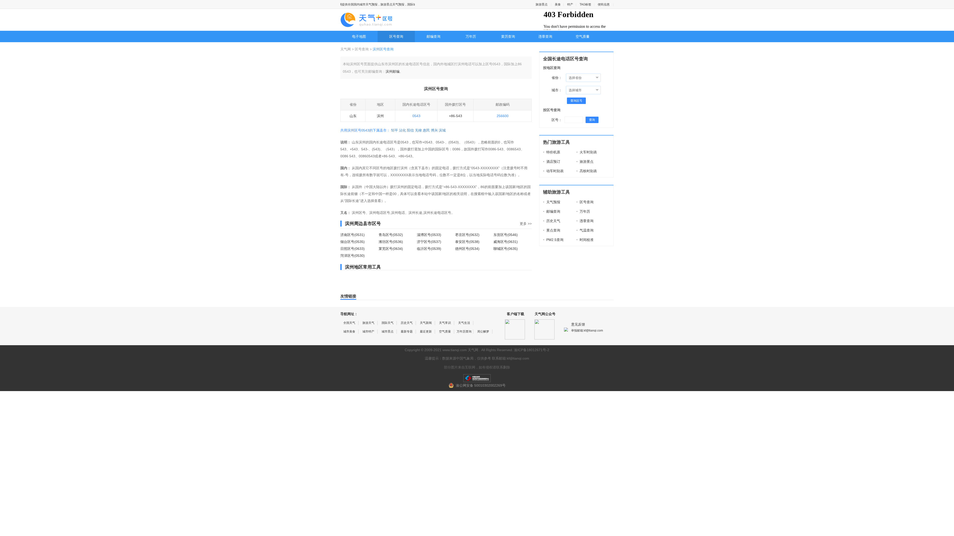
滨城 (442, 130)
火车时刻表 (586, 152)
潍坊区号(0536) (391, 242)
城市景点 (388, 331)
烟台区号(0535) (352, 242)
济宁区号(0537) (429, 242)
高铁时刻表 (586, 171)
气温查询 (585, 230)
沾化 (402, 130)
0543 (416, 116)
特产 (570, 4)
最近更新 (426, 331)
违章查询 (545, 36)
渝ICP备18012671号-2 (531, 350)
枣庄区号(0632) (467, 235)
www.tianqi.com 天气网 (460, 350)
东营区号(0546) (505, 235)
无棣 (418, 130)
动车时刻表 (553, 171)
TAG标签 (585, 4)
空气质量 (583, 36)
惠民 (426, 130)
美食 (558, 4)
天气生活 (464, 323)
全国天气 (349, 323)
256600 (503, 116)
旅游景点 (542, 4)
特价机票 (551, 152)
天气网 (346, 49)
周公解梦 (483, 331)
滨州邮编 (392, 71)
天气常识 (445, 323)
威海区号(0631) (505, 242)
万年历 (471, 36)
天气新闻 (426, 323)
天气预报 (551, 202)
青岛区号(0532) (391, 235)
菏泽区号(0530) (352, 256)
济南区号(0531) (352, 235)
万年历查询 (464, 331)
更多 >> (526, 224)
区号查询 (396, 36)
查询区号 (576, 100)
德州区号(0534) (467, 249)
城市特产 (368, 331)
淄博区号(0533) (429, 235)
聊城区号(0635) (505, 249)
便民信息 (604, 4)
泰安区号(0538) (467, 242)
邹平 (394, 130)
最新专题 (407, 331)
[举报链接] (477, 378)
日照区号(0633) (352, 249)
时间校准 (585, 240)
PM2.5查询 (553, 240)
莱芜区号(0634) (391, 249)
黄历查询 (508, 36)
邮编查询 (433, 36)
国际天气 (388, 323)
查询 (592, 120)
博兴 (434, 130)
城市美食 (349, 331)
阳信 (410, 130)
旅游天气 (368, 323)
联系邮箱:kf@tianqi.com (510, 358)
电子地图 (359, 36)
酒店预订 (551, 162)
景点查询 (551, 230)
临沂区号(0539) (429, 249)
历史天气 (551, 221)
